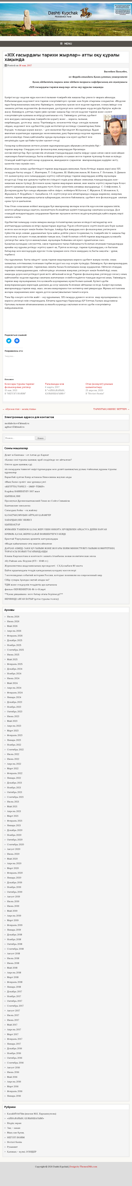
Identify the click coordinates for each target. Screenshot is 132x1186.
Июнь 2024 (13, 678)
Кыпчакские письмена (17, 505)
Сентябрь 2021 (15, 797)
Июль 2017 (13, 1015)
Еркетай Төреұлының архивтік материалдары (31, 538)
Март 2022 (13, 768)
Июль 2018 (13, 958)
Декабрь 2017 (14, 991)
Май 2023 (12, 721)
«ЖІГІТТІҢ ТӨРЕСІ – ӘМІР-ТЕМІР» (24, 486)
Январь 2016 (14, 1095)
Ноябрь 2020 (14, 835)
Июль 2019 (13, 901)
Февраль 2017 (14, 1039)
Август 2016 (13, 1067)
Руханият (12, 1146)
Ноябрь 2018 (14, 939)
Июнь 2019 (13, 906)
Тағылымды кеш (54, 383)
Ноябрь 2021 (14, 787)
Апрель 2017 (14, 1029)
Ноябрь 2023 (14, 706)
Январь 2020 (14, 877)
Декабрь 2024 (14, 668)
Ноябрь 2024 (14, 673)
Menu (68, 43)
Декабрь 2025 (14, 640)
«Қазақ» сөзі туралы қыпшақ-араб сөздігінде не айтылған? (38, 459)
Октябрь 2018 (14, 944)
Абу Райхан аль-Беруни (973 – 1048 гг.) (26, 560)
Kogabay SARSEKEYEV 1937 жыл (22, 491)
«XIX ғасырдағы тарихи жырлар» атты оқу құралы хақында (62, 57)
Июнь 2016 (13, 1072)
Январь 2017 (14, 1043)
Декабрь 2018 (14, 934)
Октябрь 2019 (14, 891)
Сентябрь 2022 (15, 749)
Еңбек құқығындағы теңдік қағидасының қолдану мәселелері (40, 570)
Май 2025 (12, 659)
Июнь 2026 (13, 621)
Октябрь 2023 (14, 711)
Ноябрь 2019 (14, 887)
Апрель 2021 (14, 811)
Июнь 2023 (13, 716)
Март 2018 (13, 977)
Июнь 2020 (13, 853)
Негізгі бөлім (14, 1142)
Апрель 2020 (14, 863)
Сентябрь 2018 (15, 948)
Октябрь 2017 (14, 1001)
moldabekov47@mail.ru (17, 423)
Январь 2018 (14, 986)
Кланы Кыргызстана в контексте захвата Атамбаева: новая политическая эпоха (50, 556)
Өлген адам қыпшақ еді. (18, 464)
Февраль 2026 (15, 635)
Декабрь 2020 (14, 830)
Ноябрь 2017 (14, 996)
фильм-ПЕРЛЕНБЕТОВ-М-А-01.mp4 (25, 589)
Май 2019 (12, 910)
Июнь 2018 (13, 963)
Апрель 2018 (14, 972)
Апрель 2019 (14, 915)
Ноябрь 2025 (14, 645)
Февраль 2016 (14, 1091)
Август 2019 (13, 896)
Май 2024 (12, 683)
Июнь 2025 (13, 654)
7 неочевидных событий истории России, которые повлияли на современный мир (53, 575)
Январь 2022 (14, 777)
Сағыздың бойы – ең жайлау (21, 510)
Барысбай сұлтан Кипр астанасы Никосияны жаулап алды (38, 477)
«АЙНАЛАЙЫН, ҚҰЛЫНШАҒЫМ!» (25, 1118)
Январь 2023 (14, 740)
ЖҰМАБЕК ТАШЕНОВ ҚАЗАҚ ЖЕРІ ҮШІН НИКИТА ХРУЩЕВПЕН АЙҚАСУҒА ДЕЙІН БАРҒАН (56, 529)
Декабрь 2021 (14, 782)
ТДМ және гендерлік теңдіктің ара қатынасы (31, 584)
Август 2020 (13, 849)
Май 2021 (12, 806)
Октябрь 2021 (14, 792)
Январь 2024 (14, 697)
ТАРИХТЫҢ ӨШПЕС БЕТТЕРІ (111, 409)
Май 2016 (12, 1077)
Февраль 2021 (14, 820)
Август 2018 (13, 953)
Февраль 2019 (14, 925)
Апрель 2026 (14, 630)
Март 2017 (12, 1034)
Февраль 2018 (14, 982)
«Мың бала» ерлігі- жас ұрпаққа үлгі (25, 481)
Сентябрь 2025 (15, 649)
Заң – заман (13, 1128)
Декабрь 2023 (14, 702)
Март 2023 (13, 730)
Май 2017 (12, 1024)
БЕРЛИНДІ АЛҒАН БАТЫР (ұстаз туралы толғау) (32, 598)
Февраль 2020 (15, 872)
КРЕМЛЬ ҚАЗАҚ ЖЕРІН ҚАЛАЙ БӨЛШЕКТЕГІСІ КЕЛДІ (35, 534)
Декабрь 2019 (14, 882)
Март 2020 (13, 868)
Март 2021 (12, 815)
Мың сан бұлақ (15, 1132)
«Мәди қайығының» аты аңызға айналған (28, 543)
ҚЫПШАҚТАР (12, 524)
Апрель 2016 (14, 1081)
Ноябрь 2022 (14, 744)
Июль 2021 (13, 801)
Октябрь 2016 (14, 1057)
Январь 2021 (14, 825)
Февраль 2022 (14, 773)
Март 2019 (13, 920)
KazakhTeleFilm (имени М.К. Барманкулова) (31, 1113)
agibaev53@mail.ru (14, 426)
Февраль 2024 (15, 692)
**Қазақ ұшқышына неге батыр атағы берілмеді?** (34, 594)
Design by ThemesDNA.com (83, 1166)
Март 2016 (13, 1086)
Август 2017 (13, 1010)
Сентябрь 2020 (15, 844)
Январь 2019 (14, 929)
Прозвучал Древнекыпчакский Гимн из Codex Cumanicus (37, 500)
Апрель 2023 (14, 725)
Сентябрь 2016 (15, 1062)
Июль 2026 (13, 616)
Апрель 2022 (14, 763)
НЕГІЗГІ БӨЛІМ (16, 1137)
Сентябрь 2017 (15, 1005)
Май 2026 (12, 626)
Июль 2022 (13, 754)
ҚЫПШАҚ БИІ (12, 496)
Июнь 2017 (13, 1020)
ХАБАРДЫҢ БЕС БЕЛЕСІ (18, 519)
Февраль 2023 (14, 735)
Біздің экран (14, 1123)
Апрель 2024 (14, 687)
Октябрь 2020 (15, 839)
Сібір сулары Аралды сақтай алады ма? (27, 579)
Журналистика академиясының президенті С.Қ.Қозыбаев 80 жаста (44, 565)
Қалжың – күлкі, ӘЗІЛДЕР (21, 1151)
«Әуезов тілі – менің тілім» (19, 409)
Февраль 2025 (15, 664)
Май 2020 (12, 858)
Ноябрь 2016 (14, 1053)
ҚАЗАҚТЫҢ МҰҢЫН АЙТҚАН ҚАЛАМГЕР (28, 515)
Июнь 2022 (13, 759)
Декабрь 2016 (14, 1048)
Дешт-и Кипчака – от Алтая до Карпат (27, 454)
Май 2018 (12, 967)
